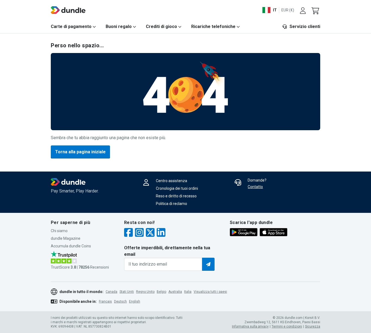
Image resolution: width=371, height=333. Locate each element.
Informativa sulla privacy (250, 326)
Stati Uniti (127, 292)
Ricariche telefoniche (213, 26)
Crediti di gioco (161, 26)
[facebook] (128, 233)
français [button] (105, 301)
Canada (111, 292)
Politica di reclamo (171, 203)
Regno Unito (145, 292)
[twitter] (150, 233)
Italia (187, 292)
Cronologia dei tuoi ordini (177, 188)
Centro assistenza (171, 181)
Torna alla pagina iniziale (80, 151)
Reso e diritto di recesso (176, 196)
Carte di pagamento (71, 26)
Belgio (161, 292)
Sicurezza (312, 326)
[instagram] (139, 233)
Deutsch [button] (120, 301)
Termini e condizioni (287, 326)
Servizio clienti (305, 26)
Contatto (255, 187)
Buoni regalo (119, 26)
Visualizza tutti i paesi (210, 292)
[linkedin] (161, 233)
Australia (175, 292)
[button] (316, 10)
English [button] (134, 301)
